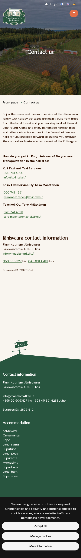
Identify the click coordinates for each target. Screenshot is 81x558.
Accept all (40, 526)
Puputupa (9, 449)
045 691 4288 (38, 261)
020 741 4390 (13, 173)
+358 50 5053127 (15, 401)
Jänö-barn (10, 472)
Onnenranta (11, 435)
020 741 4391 (13, 192)
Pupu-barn (10, 467)
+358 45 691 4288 (45, 401)
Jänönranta (11, 444)
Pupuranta (10, 458)
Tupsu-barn (11, 476)
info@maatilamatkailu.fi (18, 254)
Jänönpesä (10, 453)
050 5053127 (12, 261)
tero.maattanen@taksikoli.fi (22, 217)
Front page (11, 102)
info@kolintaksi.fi (15, 177)
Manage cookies (40, 536)
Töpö (6, 440)
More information (40, 546)
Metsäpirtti (10, 463)
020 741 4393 (13, 212)
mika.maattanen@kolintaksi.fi (23, 197)
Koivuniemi (10, 431)
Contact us (31, 102)
